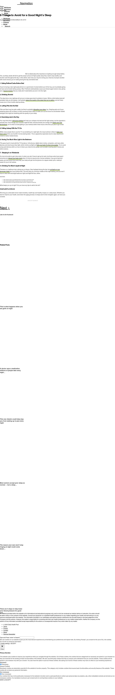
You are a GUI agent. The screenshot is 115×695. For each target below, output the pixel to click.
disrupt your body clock (15, 158)
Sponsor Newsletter (9, 634)
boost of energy (8, 91)
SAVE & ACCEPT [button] (5, 680)
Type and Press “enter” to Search (10, 637)
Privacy (5, 628)
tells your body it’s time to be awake (47, 145)
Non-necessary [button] (4, 672)
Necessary (5, 664)
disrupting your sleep (39, 109)
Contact (5, 630)
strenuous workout (17, 121)
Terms (5, 626)
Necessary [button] (3, 662)
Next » (33, 208)
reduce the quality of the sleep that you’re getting (40, 100)
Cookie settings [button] (5, 643)
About (5, 632)
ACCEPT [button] (13, 643)
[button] (25, 3)
